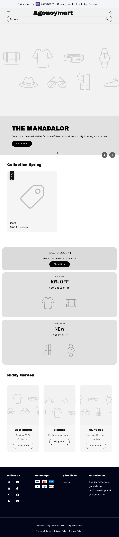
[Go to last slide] (104, 155)
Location (66, 482)
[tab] (57, 153)
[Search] (107, 19)
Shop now (23, 445)
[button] (9, 13)
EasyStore (77, 526)
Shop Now (22, 143)
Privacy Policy (61, 531)
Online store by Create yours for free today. (59, 4)
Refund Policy (76, 531)
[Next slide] (112, 155)
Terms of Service (44, 531)
